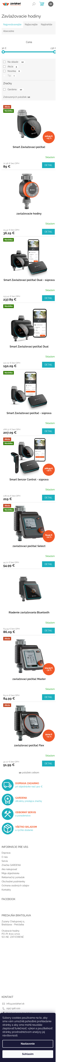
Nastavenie (28, 1043)
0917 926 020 (13, 1008)
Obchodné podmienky (13, 881)
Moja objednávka (10, 873)
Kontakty (6, 889)
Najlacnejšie (31, 24)
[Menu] (51, 4)
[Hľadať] (34, 4)
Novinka (14, 71)
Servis (5, 861)
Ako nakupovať (9, 869)
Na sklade (16, 62)
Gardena (15, 89)
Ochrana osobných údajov (15, 885)
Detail (48, 165)
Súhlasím (28, 1054)
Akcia (12, 66)
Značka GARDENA (11, 865)
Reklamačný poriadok (13, 877)
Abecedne (8, 31)
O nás (5, 857)
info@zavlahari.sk (15, 1003)
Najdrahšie (46, 24)
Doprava (6, 853)
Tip (11, 75)
